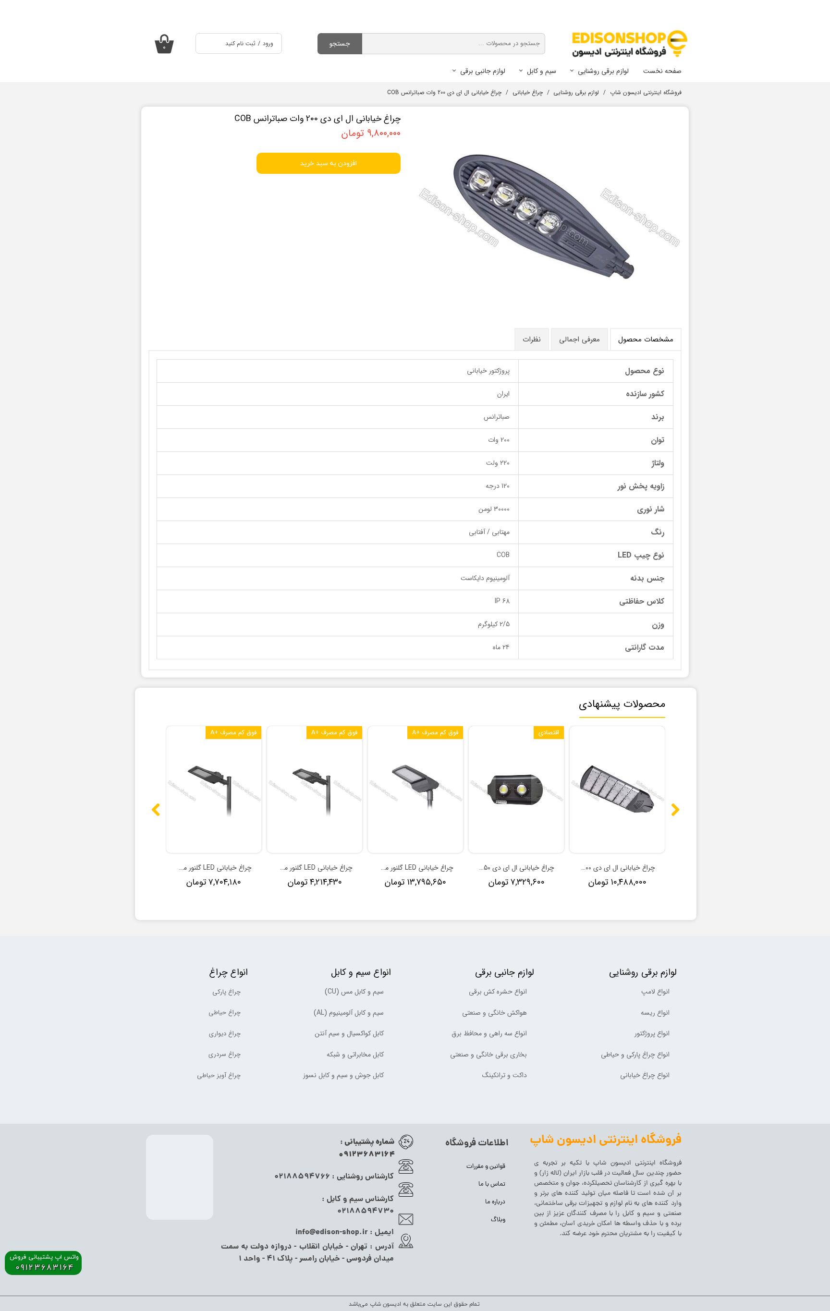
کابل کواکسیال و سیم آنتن (349, 1033)
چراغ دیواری (225, 1034)
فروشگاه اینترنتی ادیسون (646, 1163)
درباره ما (495, 1202)
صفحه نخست (662, 71)
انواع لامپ (655, 991)
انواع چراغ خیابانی (645, 1075)
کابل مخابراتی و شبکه (355, 1054)
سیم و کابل (541, 71)
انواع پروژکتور (652, 1033)
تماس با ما (491, 1184)
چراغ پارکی (226, 992)
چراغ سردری (224, 1054)
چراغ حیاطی (224, 1013)
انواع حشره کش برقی (498, 991)
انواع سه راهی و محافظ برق (489, 1033)
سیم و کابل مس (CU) (354, 991)
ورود (268, 43)
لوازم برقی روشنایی (603, 71)
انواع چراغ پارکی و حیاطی (635, 1054)
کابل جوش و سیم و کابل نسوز (343, 1075)
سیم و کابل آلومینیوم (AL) (349, 1013)
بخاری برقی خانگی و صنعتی (488, 1054)
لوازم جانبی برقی (482, 71)
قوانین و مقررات (485, 1166)
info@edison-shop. (328, 1232)
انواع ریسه (655, 1013)
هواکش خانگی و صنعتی (494, 1013)
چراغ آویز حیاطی (219, 1075)
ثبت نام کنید (240, 43)
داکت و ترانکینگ (504, 1075)
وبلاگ (498, 1220)
